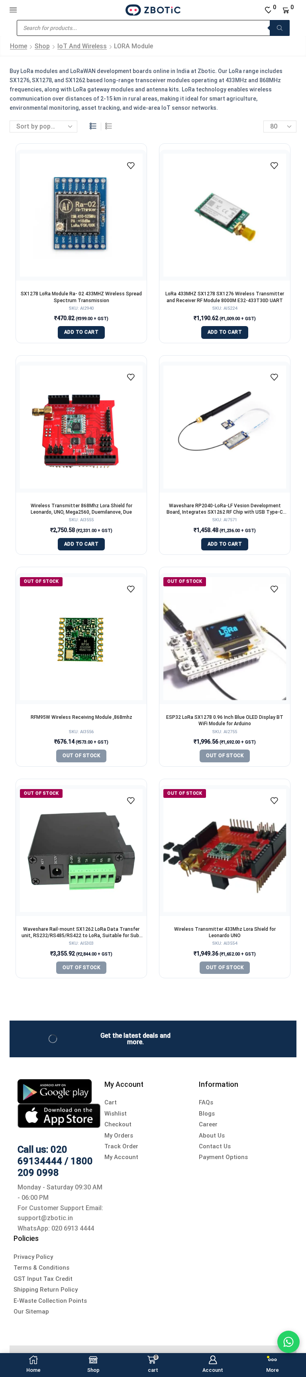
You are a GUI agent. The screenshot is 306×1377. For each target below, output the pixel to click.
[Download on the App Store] (59, 1115)
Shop (42, 46)
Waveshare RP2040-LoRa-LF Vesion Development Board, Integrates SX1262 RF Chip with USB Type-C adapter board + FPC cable (225, 509)
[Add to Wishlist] (130, 165)
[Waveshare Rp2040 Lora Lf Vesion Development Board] (224, 427)
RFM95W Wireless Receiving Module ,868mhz (81, 717)
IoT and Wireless (82, 46)
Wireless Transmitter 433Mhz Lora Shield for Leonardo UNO (225, 932)
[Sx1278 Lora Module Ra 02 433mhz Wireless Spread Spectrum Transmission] (81, 215)
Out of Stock (81, 755)
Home (18, 46)
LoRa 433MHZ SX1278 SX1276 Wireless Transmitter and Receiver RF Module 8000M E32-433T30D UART (224, 297)
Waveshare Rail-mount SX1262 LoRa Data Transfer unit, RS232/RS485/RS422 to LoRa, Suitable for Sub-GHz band (81, 932)
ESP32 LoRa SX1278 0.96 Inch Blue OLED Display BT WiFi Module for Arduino (224, 720)
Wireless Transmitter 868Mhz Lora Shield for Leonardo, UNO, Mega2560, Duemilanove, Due (81, 509)
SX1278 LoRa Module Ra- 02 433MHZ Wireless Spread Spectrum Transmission (81, 297)
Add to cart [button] (81, 332)
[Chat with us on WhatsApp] (288, 1342)
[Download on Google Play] (55, 1090)
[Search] (280, 28)
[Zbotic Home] (153, 9)
